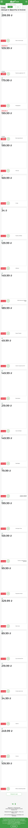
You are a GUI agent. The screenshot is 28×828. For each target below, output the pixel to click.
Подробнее (17, 821)
